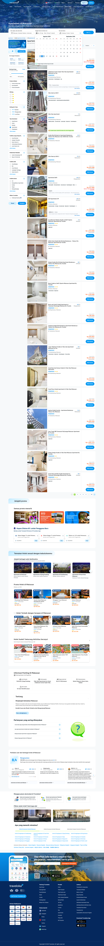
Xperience (60, 905)
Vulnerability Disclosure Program (84, 912)
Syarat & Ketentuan (81, 900)
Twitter (43, 923)
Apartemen (60, 912)
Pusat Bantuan (42, 892)
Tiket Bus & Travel (62, 894)
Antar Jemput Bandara (63, 897)
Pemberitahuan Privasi (82, 897)
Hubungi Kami (42, 889)
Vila (59, 910)
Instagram (44, 913)
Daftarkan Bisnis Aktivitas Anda (84, 905)
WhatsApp (44, 929)
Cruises (59, 907)
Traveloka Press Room (81, 907)
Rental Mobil (61, 900)
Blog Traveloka (80, 894)
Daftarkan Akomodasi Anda (83, 902)
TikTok (43, 916)
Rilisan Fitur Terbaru (43, 902)
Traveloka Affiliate (81, 889)
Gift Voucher (61, 920)
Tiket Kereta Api (61, 892)
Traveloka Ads (80, 910)
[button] (84, 3)
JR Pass (59, 902)
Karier (40, 894)
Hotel (59, 887)
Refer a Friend (80, 892)
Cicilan (40, 897)
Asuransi (60, 915)
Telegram (44, 926)
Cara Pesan (41, 887)
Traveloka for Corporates (82, 887)
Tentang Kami (42, 900)
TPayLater (60, 917)
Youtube (43, 920)
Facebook (44, 910)
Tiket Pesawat (61, 889)
